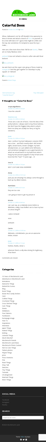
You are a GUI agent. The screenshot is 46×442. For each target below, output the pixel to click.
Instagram (5, 402)
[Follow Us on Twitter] (23, 439)
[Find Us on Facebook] (21, 439)
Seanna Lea (12, 117)
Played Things (7, 353)
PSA (3, 360)
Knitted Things (12, 80)
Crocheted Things (8, 301)
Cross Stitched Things (9, 303)
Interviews (5, 326)
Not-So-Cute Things (9, 348)
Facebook (5, 400)
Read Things (6, 362)
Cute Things (6, 306)
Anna (21, 29)
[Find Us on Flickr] (26, 439)
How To (5, 321)
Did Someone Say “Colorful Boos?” (8, 94)
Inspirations (6, 323)
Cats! (4, 296)
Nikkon (23, 437)
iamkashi (5, 56)
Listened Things (7, 335)
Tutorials (5, 372)
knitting (4, 333)
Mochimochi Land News (10, 343)
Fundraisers (6, 316)
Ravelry (34, 50)
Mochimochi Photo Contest (11, 345)
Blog (3, 289)
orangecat (5, 69)
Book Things (6, 291)
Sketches (5, 367)
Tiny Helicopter (38, 93)
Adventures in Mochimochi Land (13, 279)
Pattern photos (7, 350)
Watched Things (7, 377)
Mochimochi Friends (9, 340)
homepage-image (8, 318)
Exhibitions (6, 311)
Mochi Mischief (7, 338)
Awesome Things (8, 284)
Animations (6, 281)
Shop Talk (5, 365)
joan (9, 136)
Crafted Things (7, 299)
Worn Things (6, 380)
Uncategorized (7, 375)
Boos (30, 38)
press (4, 355)
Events (4, 308)
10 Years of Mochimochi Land (12, 276)
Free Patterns (7, 313)
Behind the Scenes (8, 286)
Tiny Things (6, 370)
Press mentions (7, 358)
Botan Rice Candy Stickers (11, 294)
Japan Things (6, 328)
